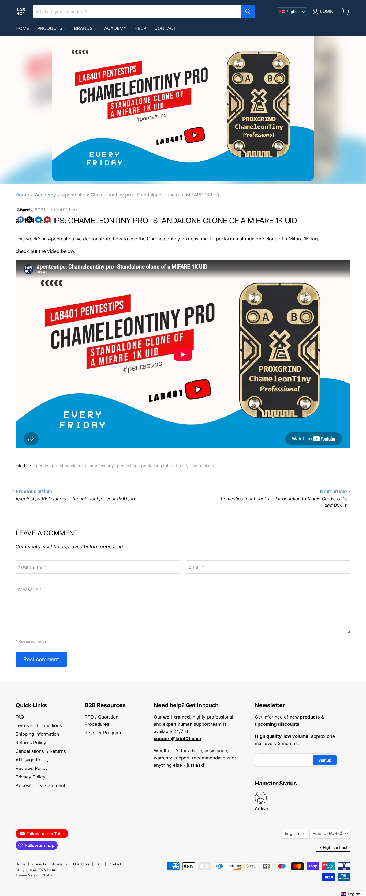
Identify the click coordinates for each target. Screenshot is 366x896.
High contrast (333, 847)
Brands (84, 28)
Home (22, 28)
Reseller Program (103, 732)
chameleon (70, 465)
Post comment (41, 659)
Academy (115, 28)
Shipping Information (37, 734)
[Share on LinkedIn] (38, 219)
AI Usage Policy (32, 759)
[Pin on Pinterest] (47, 219)
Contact (165, 28)
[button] (353, 894)
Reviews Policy (32, 768)
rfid (183, 465)
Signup (324, 760)
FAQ (20, 717)
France (327, 833)
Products (50, 28)
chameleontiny (99, 465)
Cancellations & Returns (41, 751)
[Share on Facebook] (20, 219)
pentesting (127, 465)
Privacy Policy (30, 777)
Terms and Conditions (39, 725)
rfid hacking (202, 465)
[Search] (248, 11)
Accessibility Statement (40, 785)
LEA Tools (81, 864)
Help (140, 28)
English (292, 833)
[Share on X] (29, 219)
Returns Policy (31, 742)
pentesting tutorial (159, 465)
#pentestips (45, 465)
